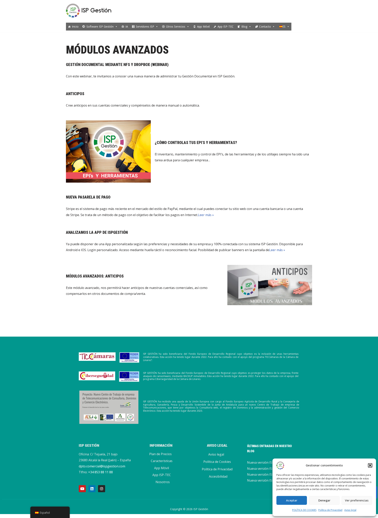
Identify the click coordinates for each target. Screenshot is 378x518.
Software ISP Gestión (100, 26)
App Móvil (203, 26)
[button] (370, 465)
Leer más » (206, 215)
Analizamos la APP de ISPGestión (97, 232)
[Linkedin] (91, 488)
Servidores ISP (145, 26)
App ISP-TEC (225, 26)
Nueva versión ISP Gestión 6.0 (269, 474)
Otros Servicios (175, 26)
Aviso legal (350, 510)
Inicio (75, 26)
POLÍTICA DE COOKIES (304, 510)
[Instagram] (101, 488)
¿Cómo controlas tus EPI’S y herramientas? (196, 142)
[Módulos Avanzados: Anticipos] (269, 285)
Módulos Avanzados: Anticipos (95, 276)
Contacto (265, 26)
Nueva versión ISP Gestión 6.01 (270, 468)
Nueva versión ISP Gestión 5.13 (270, 480)
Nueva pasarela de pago (88, 197)
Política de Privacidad (330, 510)
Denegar (324, 500)
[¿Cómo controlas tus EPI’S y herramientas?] (108, 151)
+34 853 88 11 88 (100, 472)
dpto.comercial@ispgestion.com (102, 466)
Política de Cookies (217, 462)
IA (126, 26)
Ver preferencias (357, 500)
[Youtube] (82, 488)
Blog (244, 26)
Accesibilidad (218, 476)
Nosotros (163, 482)
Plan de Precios (160, 454)
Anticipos (75, 93)
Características (161, 461)
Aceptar (291, 500)
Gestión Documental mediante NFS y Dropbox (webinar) (117, 64)
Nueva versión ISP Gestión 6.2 (269, 462)
